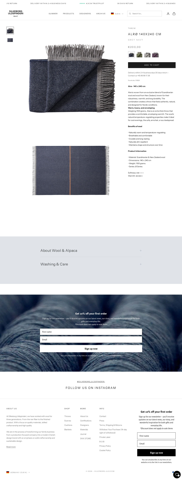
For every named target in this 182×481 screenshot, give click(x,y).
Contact (102, 416)
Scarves (67, 420)
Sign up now (91, 348)
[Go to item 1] (10, 30)
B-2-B (101, 441)
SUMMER (53, 14)
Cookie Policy (105, 450)
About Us (84, 416)
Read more (11, 447)
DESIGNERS (85, 14)
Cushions (68, 425)
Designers (84, 425)
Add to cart (151, 65)
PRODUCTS (68, 14)
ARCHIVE (101, 14)
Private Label (104, 437)
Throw (132, 28)
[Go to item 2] (10, 40)
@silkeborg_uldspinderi (91, 382)
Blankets (68, 429)
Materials (84, 429)
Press (101, 420)
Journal (83, 434)
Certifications (85, 420)
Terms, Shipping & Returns (110, 425)
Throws (67, 416)
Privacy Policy (105, 446)
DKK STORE (85, 438)
